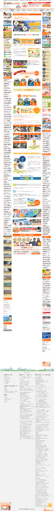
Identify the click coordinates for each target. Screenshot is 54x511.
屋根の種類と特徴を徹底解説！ (7, 80)
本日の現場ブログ (6, 390)
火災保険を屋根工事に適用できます (24, 397)
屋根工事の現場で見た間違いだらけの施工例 (46, 219)
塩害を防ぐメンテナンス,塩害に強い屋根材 (7, 184)
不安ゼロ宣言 (6, 380)
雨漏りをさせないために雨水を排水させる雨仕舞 (7, 162)
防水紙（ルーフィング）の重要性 (40, 471)
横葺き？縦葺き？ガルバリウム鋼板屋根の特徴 (47, 147)
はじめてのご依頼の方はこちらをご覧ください (26, 376)
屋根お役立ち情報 (45, 203)
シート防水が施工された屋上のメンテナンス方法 (7, 109)
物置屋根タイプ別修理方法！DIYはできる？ (46, 279)
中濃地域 (5, 325)
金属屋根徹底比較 (38, 478)
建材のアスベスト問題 (7, 172)
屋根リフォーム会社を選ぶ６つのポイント (47, 201)
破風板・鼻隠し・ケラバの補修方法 (40, 418)
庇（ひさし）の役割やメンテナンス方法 (7, 216)
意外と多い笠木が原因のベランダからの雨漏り (7, 101)
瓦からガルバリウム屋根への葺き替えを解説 (46, 137)
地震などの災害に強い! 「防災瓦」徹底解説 (46, 217)
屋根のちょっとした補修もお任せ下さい (25, 383)
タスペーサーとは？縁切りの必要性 (7, 105)
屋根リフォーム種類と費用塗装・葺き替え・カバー (47, 173)
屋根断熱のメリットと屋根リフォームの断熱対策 (7, 225)
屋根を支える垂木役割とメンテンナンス (7, 209)
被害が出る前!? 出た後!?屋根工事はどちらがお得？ (47, 249)
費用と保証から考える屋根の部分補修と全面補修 (26, 415)
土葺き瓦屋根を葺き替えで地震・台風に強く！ (7, 125)
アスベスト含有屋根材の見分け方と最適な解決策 (7, 170)
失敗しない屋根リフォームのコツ (46, 158)
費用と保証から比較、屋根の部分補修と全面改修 (47, 164)
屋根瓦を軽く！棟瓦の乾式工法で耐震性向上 (46, 213)
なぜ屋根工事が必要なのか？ (46, 156)
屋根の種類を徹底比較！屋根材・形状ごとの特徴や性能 (43, 406)
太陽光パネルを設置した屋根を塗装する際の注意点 (26, 436)
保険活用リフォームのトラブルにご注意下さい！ (42, 484)
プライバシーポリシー (7, 309)
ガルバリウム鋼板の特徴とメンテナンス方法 (7, 203)
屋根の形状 (5, 146)
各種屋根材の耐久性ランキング (39, 475)
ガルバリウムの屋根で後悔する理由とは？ (7, 198)
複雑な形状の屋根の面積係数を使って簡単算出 (7, 144)
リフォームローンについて (23, 413)
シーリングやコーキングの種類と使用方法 (7, 134)
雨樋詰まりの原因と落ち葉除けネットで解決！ (47, 290)
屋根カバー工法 (48, 55)
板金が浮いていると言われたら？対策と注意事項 (47, 259)
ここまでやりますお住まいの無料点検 (41, 10)
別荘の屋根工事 (45, 297)
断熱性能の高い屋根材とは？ (6, 223)
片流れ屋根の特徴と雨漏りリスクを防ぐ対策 (7, 148)
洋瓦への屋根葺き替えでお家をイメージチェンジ (7, 191)
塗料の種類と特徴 (38, 383)
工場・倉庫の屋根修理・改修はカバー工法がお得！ (47, 283)
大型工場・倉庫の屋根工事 (23, 400)
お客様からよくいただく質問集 (39, 384)
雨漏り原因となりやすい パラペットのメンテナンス (26, 422)
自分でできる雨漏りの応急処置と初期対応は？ (46, 228)
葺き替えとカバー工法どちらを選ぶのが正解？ (46, 169)
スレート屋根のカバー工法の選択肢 (47, 175)
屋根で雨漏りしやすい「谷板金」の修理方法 (7, 164)
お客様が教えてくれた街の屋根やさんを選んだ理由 (10, 391)
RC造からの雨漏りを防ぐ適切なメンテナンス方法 (8, 214)
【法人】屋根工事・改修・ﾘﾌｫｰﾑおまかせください (47, 299)
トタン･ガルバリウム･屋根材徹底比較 (7, 196)
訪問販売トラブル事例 (46, 255)
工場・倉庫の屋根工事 (46, 293)
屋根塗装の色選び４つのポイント (45, 221)
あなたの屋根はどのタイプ (39, 378)
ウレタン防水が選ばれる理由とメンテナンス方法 (7, 107)
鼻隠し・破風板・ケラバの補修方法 (7, 96)
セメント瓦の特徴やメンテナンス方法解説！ (7, 120)
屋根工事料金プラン (22, 380)
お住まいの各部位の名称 (39, 431)
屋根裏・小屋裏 (6, 154)
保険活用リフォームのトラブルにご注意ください (47, 265)
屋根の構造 (5, 94)
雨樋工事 (47, 62)
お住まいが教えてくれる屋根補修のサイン (46, 167)
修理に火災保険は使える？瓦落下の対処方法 (47, 209)
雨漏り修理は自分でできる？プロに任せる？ (7, 88)
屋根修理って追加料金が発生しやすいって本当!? (46, 261)
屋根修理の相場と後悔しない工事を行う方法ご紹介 (26, 408)
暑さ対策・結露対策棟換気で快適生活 (40, 440)
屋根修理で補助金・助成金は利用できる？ (46, 234)
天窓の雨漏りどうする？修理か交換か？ (7, 220)
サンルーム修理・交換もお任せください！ (46, 281)
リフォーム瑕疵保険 (6, 381)
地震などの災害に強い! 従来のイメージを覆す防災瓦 (42, 448)
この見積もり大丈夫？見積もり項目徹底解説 (46, 247)
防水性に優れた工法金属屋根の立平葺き (7, 136)
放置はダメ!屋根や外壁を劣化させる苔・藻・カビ (7, 186)
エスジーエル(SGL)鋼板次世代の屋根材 (7, 200)
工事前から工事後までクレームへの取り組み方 (46, 245)
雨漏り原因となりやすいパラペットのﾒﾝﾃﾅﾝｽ (7, 112)
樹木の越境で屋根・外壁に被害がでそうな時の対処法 (47, 263)
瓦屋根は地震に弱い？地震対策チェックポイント (47, 215)
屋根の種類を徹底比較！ (45, 171)
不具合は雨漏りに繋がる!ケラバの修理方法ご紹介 (7, 98)
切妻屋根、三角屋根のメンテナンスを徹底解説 (7, 150)
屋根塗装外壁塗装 (47, 76)
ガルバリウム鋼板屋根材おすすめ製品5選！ (46, 145)
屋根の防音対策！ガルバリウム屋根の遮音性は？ (47, 151)
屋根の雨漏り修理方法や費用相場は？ (7, 212)
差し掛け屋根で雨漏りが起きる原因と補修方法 (41, 493)
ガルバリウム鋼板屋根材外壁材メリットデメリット (47, 149)
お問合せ (5, 311)
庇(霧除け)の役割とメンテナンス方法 (7, 132)
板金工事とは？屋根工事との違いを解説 (7, 90)
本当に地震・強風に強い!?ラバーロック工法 (41, 491)
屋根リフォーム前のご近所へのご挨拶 (46, 243)
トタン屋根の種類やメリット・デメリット (46, 181)
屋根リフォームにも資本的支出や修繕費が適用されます (27, 414)
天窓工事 (47, 79)
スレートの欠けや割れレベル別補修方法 (46, 177)
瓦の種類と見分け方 (7, 166)
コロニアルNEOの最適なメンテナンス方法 (46, 193)
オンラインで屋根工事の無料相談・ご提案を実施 (46, 239)
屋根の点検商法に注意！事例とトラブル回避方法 (46, 257)
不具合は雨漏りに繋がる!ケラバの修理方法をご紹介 (42, 425)
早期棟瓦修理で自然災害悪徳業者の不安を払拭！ (7, 127)
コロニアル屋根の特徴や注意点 (45, 179)
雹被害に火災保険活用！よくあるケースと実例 (46, 232)
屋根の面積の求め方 (7, 142)
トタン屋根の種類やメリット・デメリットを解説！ (42, 411)
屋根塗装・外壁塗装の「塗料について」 (41, 382)
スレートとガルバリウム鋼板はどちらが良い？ (46, 133)
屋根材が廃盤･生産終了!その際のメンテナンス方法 (42, 427)
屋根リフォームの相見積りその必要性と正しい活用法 (47, 241)
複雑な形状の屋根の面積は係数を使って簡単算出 (42, 438)
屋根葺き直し (48, 69)
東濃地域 (5, 328)
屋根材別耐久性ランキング (6, 182)
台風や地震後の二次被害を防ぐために (46, 211)
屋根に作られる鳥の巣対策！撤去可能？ (46, 292)
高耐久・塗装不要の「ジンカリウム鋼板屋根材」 (42, 454)
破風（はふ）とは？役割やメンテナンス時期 (7, 234)
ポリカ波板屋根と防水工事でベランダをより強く (47, 285)
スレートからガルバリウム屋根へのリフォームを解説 (47, 135)
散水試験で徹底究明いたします (24, 393)
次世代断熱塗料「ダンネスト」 (45, 224)
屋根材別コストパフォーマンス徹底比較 (7, 179)
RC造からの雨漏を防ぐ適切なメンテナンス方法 (42, 455)
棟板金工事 (47, 72)
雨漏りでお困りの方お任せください (24, 382)
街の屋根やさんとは (6, 376)
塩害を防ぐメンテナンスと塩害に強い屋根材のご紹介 (42, 486)
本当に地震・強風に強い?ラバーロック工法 (8, 140)
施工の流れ (44, 197)
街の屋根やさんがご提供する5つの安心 (12, 10)
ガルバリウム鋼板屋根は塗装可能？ (46, 139)
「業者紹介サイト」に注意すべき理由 (46, 267)
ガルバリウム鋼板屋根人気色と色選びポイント (46, 143)
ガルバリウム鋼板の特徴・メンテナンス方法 (41, 453)
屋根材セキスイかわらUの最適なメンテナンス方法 (47, 191)
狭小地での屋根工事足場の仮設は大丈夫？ (46, 195)
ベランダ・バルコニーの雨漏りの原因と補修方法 (7, 118)
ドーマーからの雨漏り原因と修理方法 (7, 218)
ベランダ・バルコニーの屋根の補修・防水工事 (26, 398)
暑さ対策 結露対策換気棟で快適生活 (7, 156)
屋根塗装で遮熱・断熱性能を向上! (46, 226)
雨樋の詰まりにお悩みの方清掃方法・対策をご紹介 (47, 288)
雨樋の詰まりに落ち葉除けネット (24, 432)
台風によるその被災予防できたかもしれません (47, 205)
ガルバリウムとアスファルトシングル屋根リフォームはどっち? (8, 193)
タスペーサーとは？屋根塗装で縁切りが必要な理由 (42, 424)
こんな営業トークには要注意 (46, 253)
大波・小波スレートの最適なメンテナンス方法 (7, 129)
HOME (14, 12)
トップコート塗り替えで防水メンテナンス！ (7, 231)
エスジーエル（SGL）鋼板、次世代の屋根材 (41, 480)
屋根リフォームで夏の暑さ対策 (24, 399)
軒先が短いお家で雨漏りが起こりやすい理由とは (7, 168)
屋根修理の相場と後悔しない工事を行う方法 (46, 160)
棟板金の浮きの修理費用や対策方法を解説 (7, 92)
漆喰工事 (47, 58)
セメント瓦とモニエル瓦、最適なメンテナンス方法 (42, 415)
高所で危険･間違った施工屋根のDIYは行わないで (8, 207)
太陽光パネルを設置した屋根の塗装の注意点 (46, 185)
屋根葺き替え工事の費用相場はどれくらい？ (46, 162)
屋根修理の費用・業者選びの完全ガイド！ (7, 83)
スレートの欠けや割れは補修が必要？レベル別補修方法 (43, 410)
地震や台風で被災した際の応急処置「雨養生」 (7, 138)
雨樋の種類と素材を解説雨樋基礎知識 (7, 227)
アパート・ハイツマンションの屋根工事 (46, 296)
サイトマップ (6, 313)
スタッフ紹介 (6, 302)
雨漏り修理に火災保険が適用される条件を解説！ (46, 230)
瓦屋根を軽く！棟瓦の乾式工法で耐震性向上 (41, 446)
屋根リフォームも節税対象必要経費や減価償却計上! (47, 301)
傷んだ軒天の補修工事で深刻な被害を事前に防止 (7, 103)
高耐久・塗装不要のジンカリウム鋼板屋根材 (7, 205)
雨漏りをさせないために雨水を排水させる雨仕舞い (42, 494)
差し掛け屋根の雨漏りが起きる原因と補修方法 (7, 152)
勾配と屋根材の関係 (7, 160)
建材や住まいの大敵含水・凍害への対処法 (7, 158)
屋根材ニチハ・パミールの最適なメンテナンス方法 (47, 189)
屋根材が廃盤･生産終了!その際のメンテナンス (7, 188)
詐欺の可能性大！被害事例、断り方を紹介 (46, 251)
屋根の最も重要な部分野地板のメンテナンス (7, 176)
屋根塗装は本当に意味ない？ (6, 86)
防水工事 (47, 65)
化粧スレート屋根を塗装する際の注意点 (46, 187)
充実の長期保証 (6, 382)
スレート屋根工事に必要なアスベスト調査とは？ (7, 229)
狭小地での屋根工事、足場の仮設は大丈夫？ (41, 391)
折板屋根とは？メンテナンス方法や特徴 (46, 183)
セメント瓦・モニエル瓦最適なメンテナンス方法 (7, 123)
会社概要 (5, 300)
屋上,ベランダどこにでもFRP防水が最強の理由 (7, 114)
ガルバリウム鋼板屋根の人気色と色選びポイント (42, 402)
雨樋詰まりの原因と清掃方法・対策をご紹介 (25, 431)
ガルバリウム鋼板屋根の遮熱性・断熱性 (46, 141)
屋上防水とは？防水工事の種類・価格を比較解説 (7, 116)
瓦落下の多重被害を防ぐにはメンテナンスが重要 (46, 207)
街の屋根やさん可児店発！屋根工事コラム (9, 392)
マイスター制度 (6, 383)
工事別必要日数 (45, 199)
